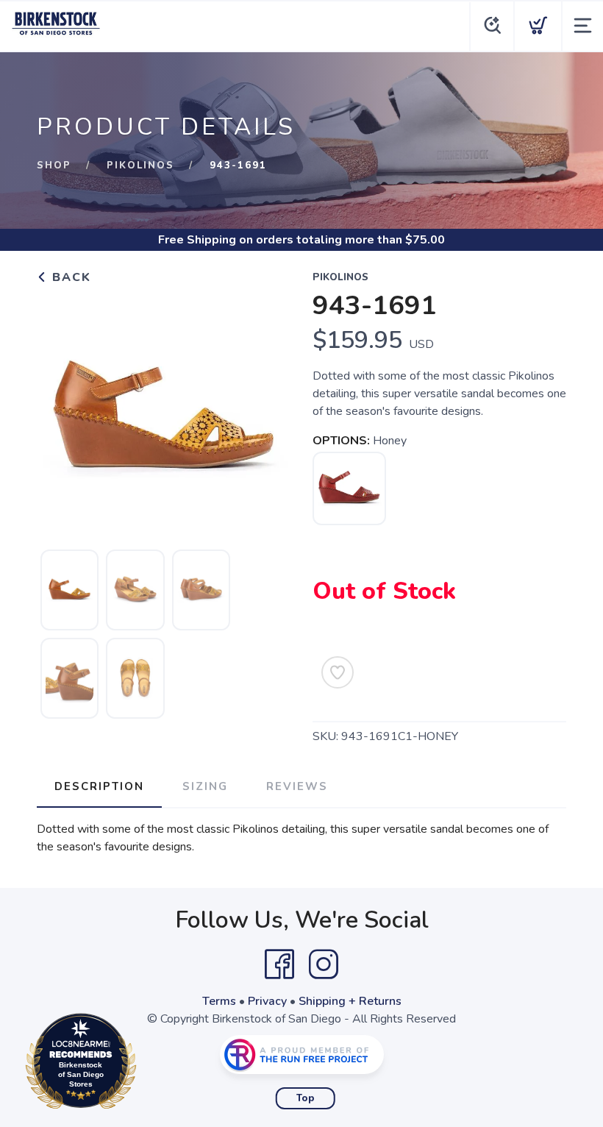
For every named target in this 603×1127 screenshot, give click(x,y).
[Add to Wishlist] (337, 672)
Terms (219, 1001)
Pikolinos (140, 165)
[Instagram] (324, 964)
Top (305, 1098)
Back (69, 277)
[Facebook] (279, 964)
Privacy (267, 1001)
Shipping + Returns (350, 1001)
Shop (54, 165)
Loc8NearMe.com (145, 1064)
